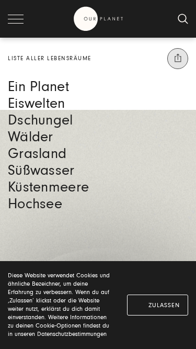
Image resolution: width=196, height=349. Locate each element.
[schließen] (183, 19)
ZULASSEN (164, 305)
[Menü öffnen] (16, 19)
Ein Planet (38, 87)
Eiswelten (36, 104)
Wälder (30, 137)
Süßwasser (41, 171)
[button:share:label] (177, 58)
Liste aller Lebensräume (49, 59)
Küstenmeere (48, 188)
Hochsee (35, 204)
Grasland (37, 154)
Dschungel (40, 121)
